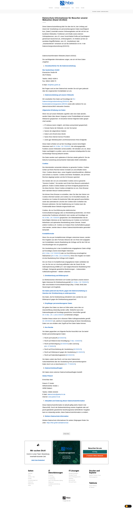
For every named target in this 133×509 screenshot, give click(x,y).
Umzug (50, 485)
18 (77, 349)
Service (50, 475)
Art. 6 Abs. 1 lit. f (61, 146)
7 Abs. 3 (76, 341)
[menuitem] (51, 8)
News (29, 475)
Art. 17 (50, 346)
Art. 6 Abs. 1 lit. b (60, 256)
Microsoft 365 (72, 480)
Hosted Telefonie (93, 485)
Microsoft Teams (72, 482)
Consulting (51, 477)
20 (70, 355)
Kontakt (30, 478)
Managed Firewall (73, 475)
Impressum (30, 482)
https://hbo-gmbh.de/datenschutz (57, 423)
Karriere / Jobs (31, 476)
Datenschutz (31, 483)
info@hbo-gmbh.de (54, 85)
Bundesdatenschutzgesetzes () (54, 104)
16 (64, 344)
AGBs (29, 485)
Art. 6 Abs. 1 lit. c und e (53, 315)
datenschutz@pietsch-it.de (56, 394)
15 (62, 338)
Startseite (30, 473)
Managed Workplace (73, 473)
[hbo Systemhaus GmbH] (66, 3)
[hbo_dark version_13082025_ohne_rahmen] (66, 498)
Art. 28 (47, 321)
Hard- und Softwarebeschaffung (55, 480)
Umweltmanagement (32, 480)
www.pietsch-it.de (54, 397)
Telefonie (91, 487)
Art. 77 (70, 364)
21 (80, 352)
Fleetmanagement (93, 477)
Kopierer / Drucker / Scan (95, 475)
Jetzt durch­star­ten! (38, 460)
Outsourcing (51, 478)
